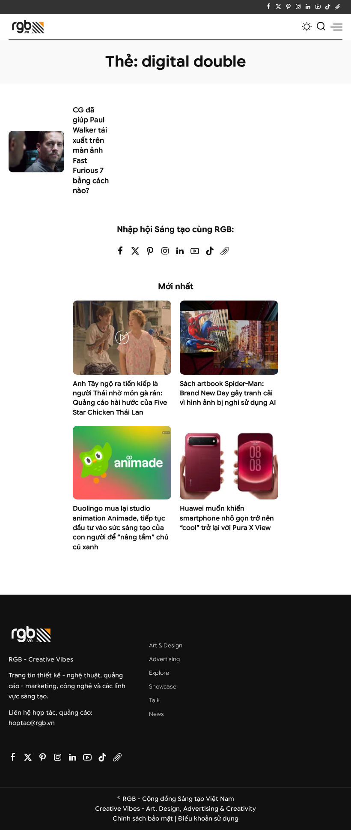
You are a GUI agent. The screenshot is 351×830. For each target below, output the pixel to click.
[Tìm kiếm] (321, 26)
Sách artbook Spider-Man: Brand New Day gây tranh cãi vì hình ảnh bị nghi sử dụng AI (228, 393)
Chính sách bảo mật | (145, 818)
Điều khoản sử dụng (208, 818)
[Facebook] (269, 7)
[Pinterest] (288, 7)
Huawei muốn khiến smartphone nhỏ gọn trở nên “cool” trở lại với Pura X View (227, 518)
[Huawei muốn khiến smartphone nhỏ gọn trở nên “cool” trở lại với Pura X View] (229, 463)
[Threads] (337, 7)
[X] (278, 7)
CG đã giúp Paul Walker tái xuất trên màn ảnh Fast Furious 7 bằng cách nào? (91, 150)
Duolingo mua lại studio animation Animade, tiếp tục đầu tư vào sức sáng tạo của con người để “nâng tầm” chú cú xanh (121, 527)
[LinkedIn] (308, 7)
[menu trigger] (336, 26)
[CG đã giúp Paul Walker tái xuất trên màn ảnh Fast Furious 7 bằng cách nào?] (36, 152)
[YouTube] (318, 7)
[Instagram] (298, 7)
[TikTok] (328, 7)
